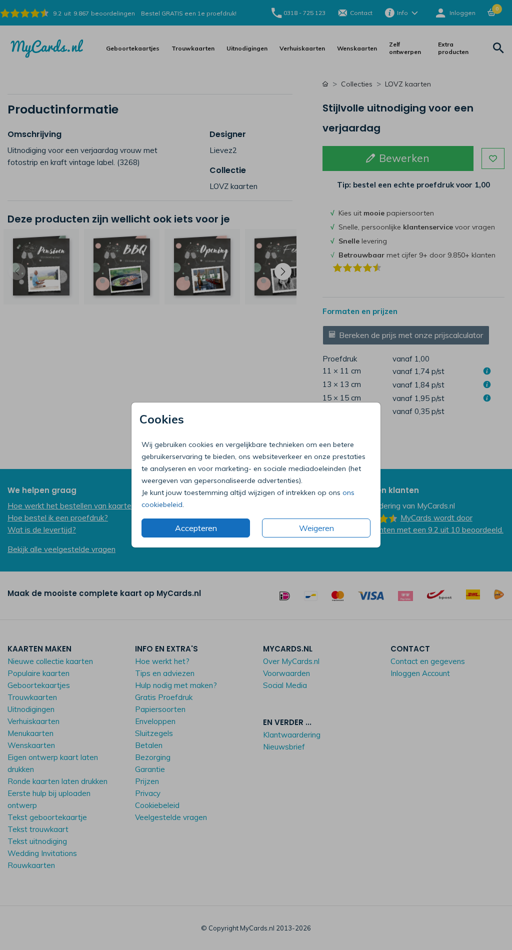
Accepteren (196, 528)
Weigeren (316, 528)
